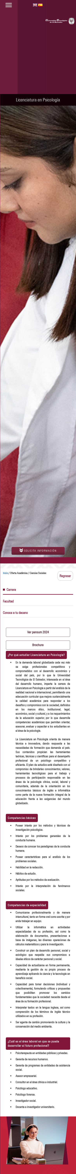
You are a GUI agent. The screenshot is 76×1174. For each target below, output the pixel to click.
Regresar (65, 576)
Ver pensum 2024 (38, 632)
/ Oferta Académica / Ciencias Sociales (24, 573)
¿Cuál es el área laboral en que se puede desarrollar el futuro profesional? (33, 1043)
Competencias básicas (22, 818)
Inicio (5, 573)
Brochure (38, 645)
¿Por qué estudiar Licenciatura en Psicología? (36, 655)
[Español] (40, 5)
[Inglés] (35, 5)
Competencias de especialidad (27, 905)
